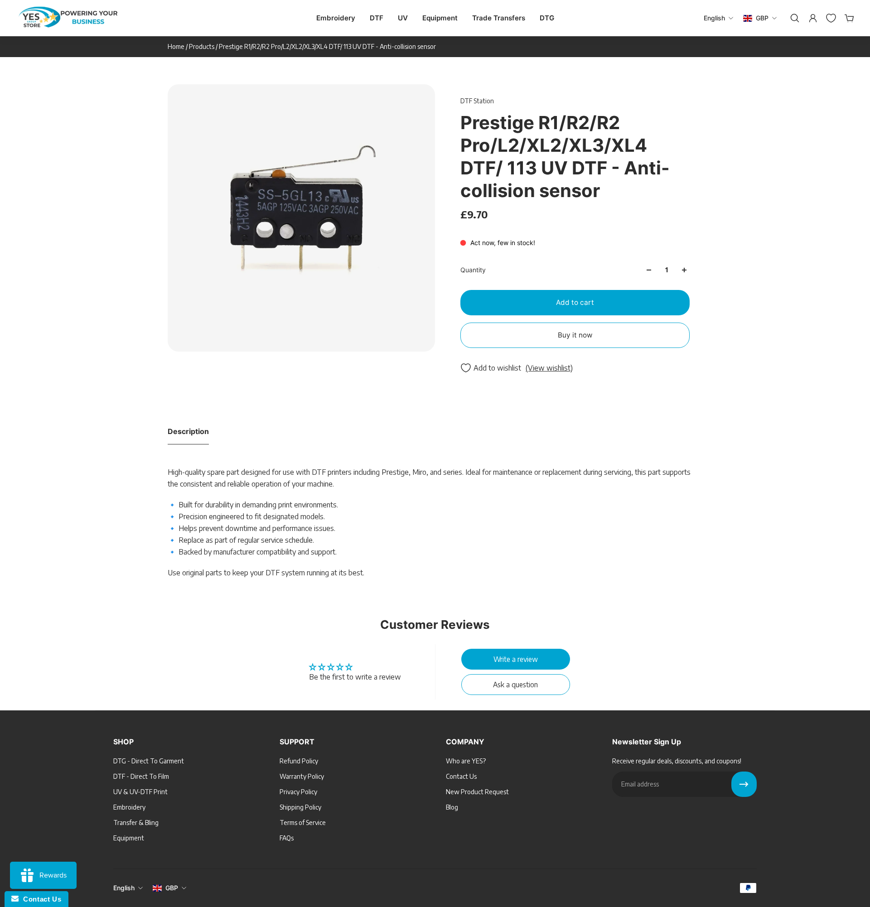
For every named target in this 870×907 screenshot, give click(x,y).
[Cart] (848, 18)
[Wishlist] (830, 18)
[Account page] (812, 18)
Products (202, 46)
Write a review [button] (515, 659)
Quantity (473, 270)
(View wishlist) (549, 367)
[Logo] (68, 18)
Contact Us (40, 899)
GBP (171, 888)
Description (188, 431)
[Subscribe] (744, 784)
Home (177, 46)
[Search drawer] (794, 18)
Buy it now (575, 335)
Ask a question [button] (515, 684)
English (124, 888)
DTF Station (477, 101)
